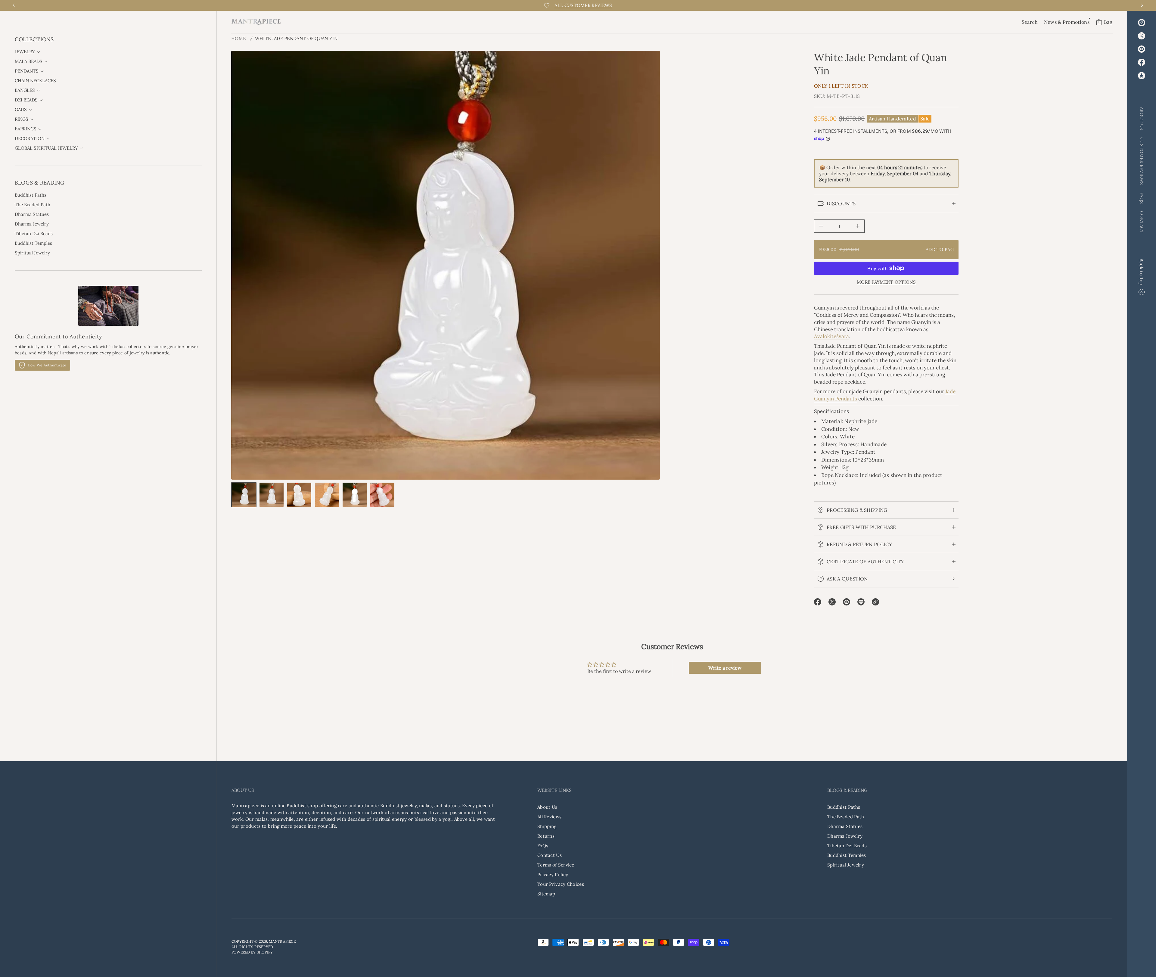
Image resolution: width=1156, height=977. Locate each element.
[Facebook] (1141, 62)
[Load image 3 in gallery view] (299, 495)
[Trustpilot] (1141, 75)
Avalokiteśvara (831, 336)
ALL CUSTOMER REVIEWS (583, 5)
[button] (1030, 22)
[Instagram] (1141, 22)
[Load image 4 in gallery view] (327, 495)
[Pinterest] (1141, 49)
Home (238, 38)
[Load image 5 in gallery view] (355, 495)
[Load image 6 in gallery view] (382, 495)
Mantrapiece (282, 941)
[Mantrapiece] (256, 22)
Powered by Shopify (252, 952)
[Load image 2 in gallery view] (271, 495)
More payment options (886, 282)
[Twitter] (1141, 35)
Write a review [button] (724, 668)
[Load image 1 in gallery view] (244, 495)
